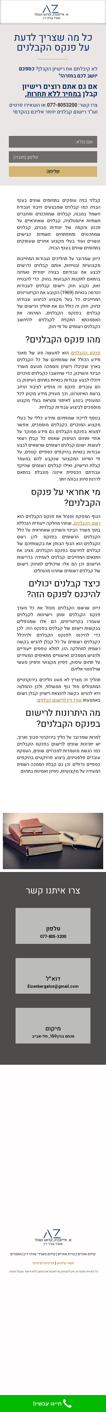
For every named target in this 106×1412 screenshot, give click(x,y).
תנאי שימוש (65, 1263)
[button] (92, 12)
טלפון (53, 928)
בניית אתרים (66, 1254)
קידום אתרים (87, 1254)
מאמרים (16, 1254)
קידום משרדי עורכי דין (39, 1254)
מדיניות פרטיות (43, 1263)
